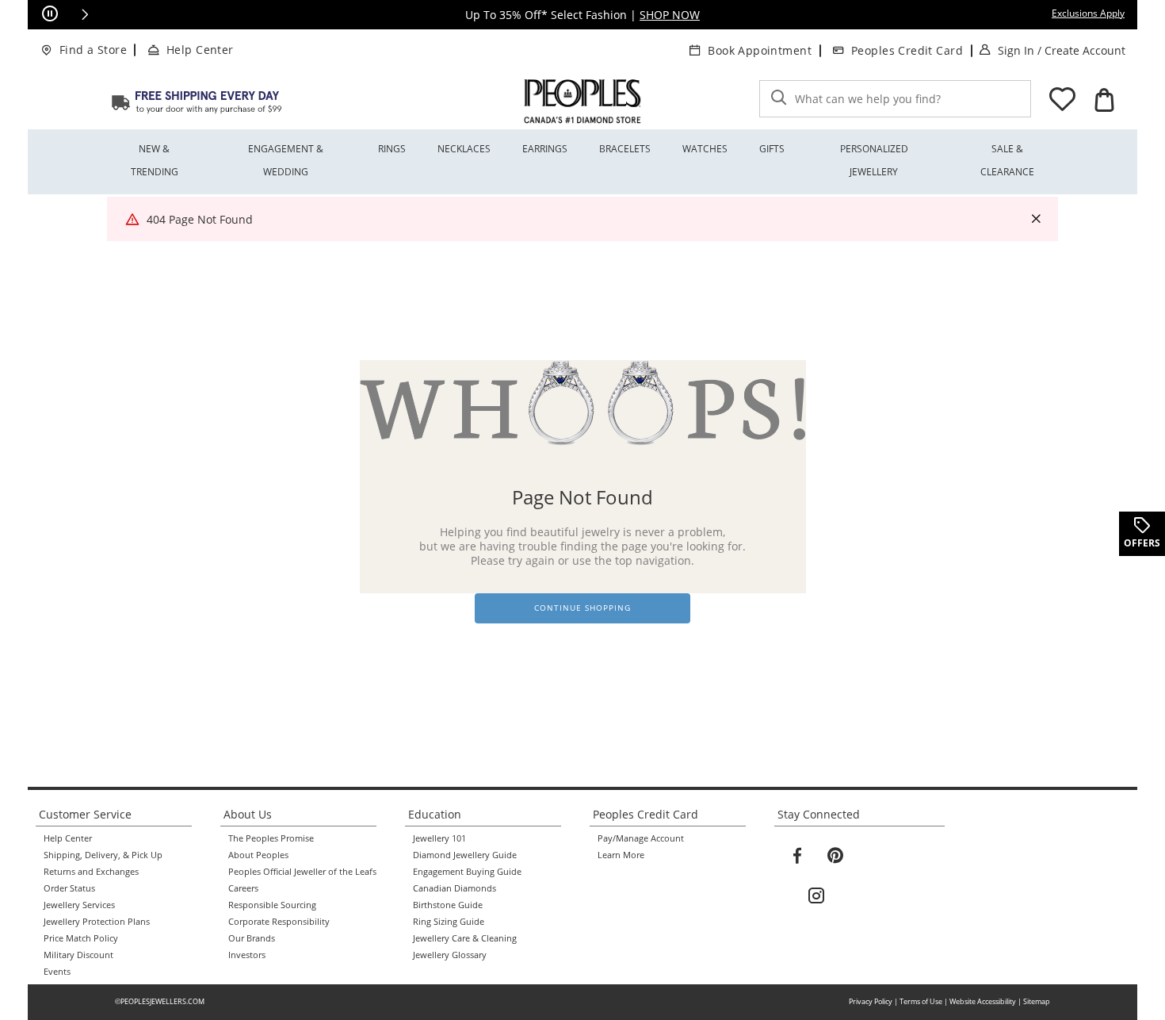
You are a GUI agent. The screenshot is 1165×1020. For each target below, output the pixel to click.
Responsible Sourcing (272, 905)
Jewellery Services (79, 905)
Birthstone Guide (448, 905)
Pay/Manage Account (641, 838)
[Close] (1036, 219)
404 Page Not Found (200, 219)
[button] (84, 14)
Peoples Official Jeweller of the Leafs (302, 871)
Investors (246, 955)
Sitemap (1036, 1001)
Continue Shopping (582, 608)
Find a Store (93, 49)
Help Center (200, 49)
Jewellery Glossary (450, 955)
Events (57, 971)
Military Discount (78, 955)
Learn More (621, 855)
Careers (243, 888)
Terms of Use (921, 1001)
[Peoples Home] (582, 102)
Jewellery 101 (439, 838)
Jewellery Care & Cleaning (465, 938)
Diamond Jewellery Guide (465, 855)
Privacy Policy (870, 1001)
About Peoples (258, 855)
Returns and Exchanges (91, 871)
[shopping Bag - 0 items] (1104, 100)
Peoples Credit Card (907, 50)
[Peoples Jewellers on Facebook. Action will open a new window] (797, 855)
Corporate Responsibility (279, 921)
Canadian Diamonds (454, 888)
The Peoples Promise (271, 838)
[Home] (196, 102)
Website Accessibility (982, 1001)
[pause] (49, 14)
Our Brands (251, 938)
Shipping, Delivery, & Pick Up (103, 855)
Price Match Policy (81, 938)
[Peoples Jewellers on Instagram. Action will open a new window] (816, 896)
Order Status (69, 888)
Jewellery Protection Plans (97, 921)
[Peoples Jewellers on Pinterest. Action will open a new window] (835, 855)
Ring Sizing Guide (448, 921)
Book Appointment (760, 50)
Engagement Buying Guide (467, 871)
